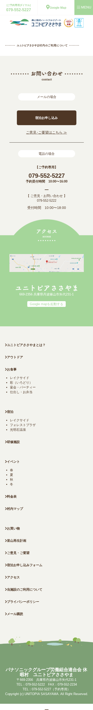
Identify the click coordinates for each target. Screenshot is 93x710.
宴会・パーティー (23, 387)
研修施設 (13, 442)
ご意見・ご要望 (18, 553)
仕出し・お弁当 (21, 392)
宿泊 (10, 412)
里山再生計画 (16, 540)
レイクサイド (19, 378)
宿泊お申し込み (46, 118)
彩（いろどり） (21, 382)
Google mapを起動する (46, 304)
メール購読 (15, 614)
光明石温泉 (18, 430)
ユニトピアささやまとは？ (26, 345)
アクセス (13, 577)
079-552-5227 (18, 10)
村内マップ (15, 509)
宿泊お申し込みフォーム (24, 565)
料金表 (12, 496)
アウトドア (15, 357)
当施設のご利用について (24, 589)
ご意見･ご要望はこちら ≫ (46, 132)
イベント (13, 461)
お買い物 (13, 528)
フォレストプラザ (23, 425)
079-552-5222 (46, 200)
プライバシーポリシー (23, 602)
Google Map (58, 7)
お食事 (12, 369)
